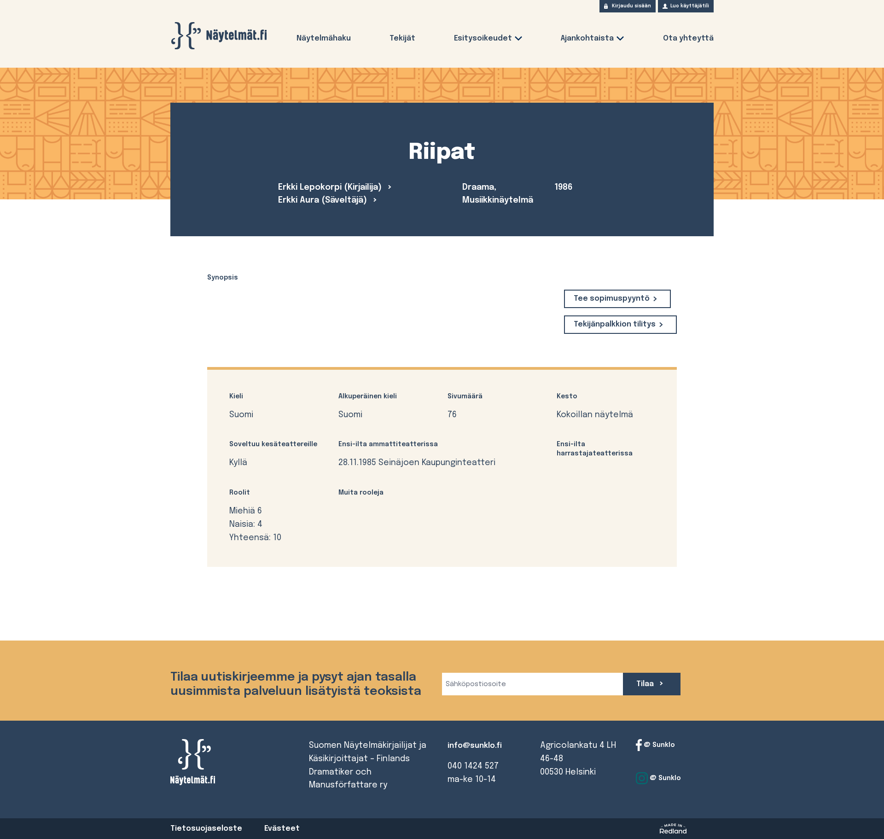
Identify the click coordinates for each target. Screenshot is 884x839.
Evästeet (282, 829)
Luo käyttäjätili (689, 6)
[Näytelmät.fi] (218, 35)
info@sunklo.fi (475, 746)
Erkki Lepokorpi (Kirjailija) (331, 187)
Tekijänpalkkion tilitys (615, 324)
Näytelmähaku (324, 38)
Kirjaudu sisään (631, 6)
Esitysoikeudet (483, 38)
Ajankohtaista (587, 38)
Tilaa (646, 684)
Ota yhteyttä (688, 38)
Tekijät (402, 38)
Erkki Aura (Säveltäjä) (323, 200)
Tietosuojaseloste (206, 829)
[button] (518, 40)
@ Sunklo (658, 745)
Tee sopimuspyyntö (612, 299)
